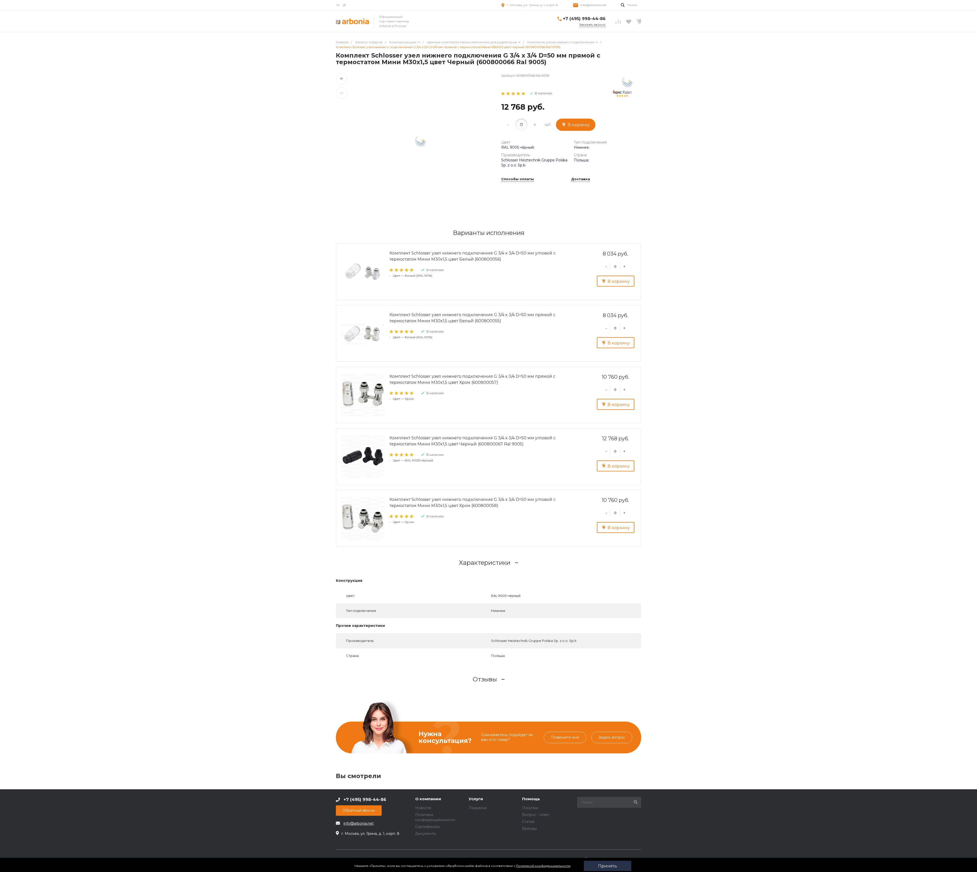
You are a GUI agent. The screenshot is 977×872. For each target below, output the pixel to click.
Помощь (531, 799)
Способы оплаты (517, 179)
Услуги (476, 799)
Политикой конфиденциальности (543, 866)
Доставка (580, 179)
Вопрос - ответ (536, 814)
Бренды (529, 828)
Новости (423, 808)
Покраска (477, 808)
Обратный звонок (358, 810)
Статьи (528, 821)
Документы (425, 833)
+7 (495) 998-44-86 (584, 18)
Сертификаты (427, 826)
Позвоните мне (565, 737)
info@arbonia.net (594, 5)
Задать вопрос (611, 737)
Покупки (530, 808)
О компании (428, 799)
